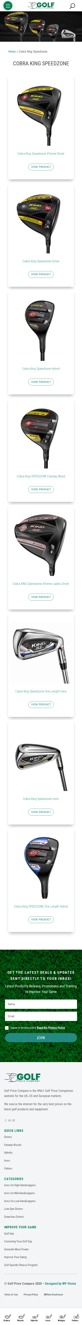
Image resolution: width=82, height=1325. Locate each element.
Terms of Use (11, 1294)
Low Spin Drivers (13, 1208)
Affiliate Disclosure (53, 1294)
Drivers (7, 1320)
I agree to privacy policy (37, 1027)
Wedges (61, 1320)
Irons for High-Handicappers (20, 1185)
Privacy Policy (31, 1294)
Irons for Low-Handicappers (20, 1201)
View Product (41, 167)
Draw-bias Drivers (14, 1216)
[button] (7, 5)
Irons (47, 1320)
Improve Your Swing (15, 1257)
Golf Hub (9, 1233)
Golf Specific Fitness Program (21, 1265)
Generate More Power (16, 1249)
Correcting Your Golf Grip (18, 1241)
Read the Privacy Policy (51, 1027)
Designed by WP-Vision (60, 1283)
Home (12, 51)
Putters (75, 1320)
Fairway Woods (12, 1144)
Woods (20, 1320)
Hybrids (34, 1320)
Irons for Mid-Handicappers (19, 1193)
